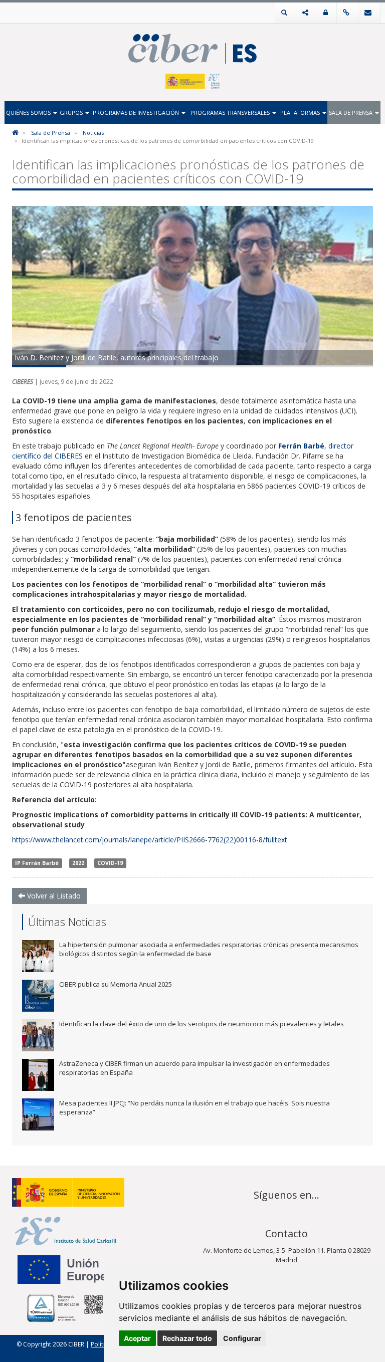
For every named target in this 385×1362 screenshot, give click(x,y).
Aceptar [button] (137, 1338)
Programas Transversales (230, 112)
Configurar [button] (242, 1338)
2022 (78, 862)
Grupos (72, 112)
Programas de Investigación (136, 112)
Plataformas (300, 112)
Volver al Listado (53, 895)
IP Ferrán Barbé (37, 862)
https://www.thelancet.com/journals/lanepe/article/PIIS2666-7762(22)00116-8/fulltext (149, 839)
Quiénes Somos (29, 112)
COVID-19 (110, 862)
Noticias (93, 132)
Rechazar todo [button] (187, 1338)
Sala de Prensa (351, 112)
